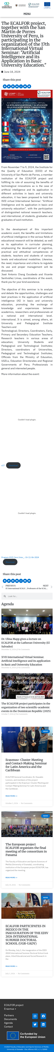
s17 (3, 465)
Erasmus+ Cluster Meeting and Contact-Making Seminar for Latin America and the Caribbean (26, 765)
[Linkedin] (43, 1024)
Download (13, 465)
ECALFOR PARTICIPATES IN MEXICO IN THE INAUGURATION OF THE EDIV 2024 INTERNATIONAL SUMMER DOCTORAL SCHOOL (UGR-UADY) (27, 934)
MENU (27, 13)
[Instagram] (35, 1016)
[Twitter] (35, 1024)
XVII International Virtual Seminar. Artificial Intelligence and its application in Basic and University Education (25, 660)
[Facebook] (43, 1016)
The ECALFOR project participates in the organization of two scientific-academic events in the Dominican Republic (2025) (26, 707)
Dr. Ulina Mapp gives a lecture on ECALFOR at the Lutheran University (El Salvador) (25, 642)
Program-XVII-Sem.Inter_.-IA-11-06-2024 (20, 557)
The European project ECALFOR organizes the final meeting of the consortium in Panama (26, 849)
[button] (5, 86)
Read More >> (11, 796)
